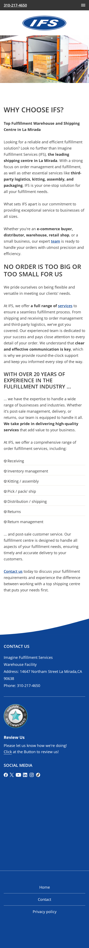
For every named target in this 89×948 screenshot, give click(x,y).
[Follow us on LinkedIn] (25, 775)
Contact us (13, 571)
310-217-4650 (28, 685)
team (55, 241)
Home (44, 887)
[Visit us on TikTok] (38, 775)
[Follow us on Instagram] (31, 775)
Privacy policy (45, 911)
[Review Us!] (16, 716)
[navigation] (83, 5)
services (65, 305)
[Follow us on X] (12, 775)
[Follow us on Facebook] (6, 775)
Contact (44, 899)
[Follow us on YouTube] (18, 775)
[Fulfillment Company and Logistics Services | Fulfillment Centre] (44, 23)
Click (8, 751)
